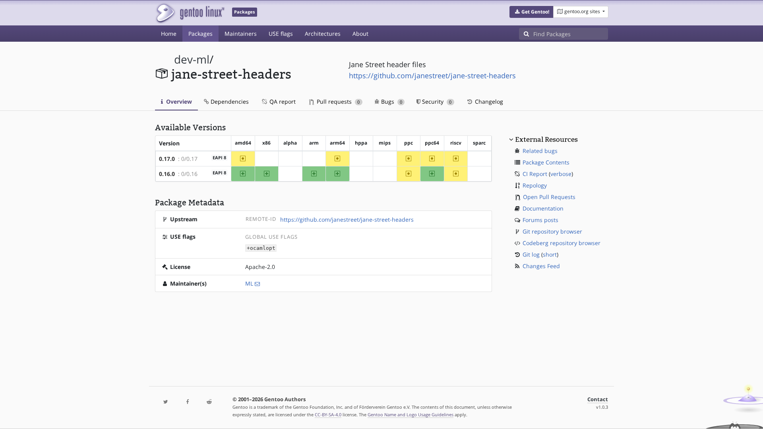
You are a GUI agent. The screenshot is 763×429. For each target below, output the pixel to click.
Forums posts (540, 220)
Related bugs (540, 151)
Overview (178, 101)
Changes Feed (541, 266)
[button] (531, 12)
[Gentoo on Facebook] (187, 402)
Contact (597, 399)
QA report (282, 101)
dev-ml (191, 59)
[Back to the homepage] (189, 12)
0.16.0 (167, 174)
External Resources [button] (546, 139)
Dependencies (229, 101)
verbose (560, 174)
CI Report (535, 174)
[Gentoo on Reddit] (209, 402)
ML (249, 283)
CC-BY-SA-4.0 (328, 414)
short (550, 254)
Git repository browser (552, 231)
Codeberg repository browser (561, 243)
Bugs (391, 101)
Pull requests (337, 101)
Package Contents (546, 162)
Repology (535, 185)
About (360, 33)
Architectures (323, 33)
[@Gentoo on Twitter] (165, 402)
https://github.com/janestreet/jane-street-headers (432, 75)
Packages (200, 33)
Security (435, 101)
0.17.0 (167, 158)
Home (168, 33)
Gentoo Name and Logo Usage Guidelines (410, 414)
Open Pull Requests (549, 197)
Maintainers (241, 33)
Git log (531, 254)
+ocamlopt (261, 248)
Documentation (543, 208)
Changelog (488, 101)
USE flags (281, 33)
